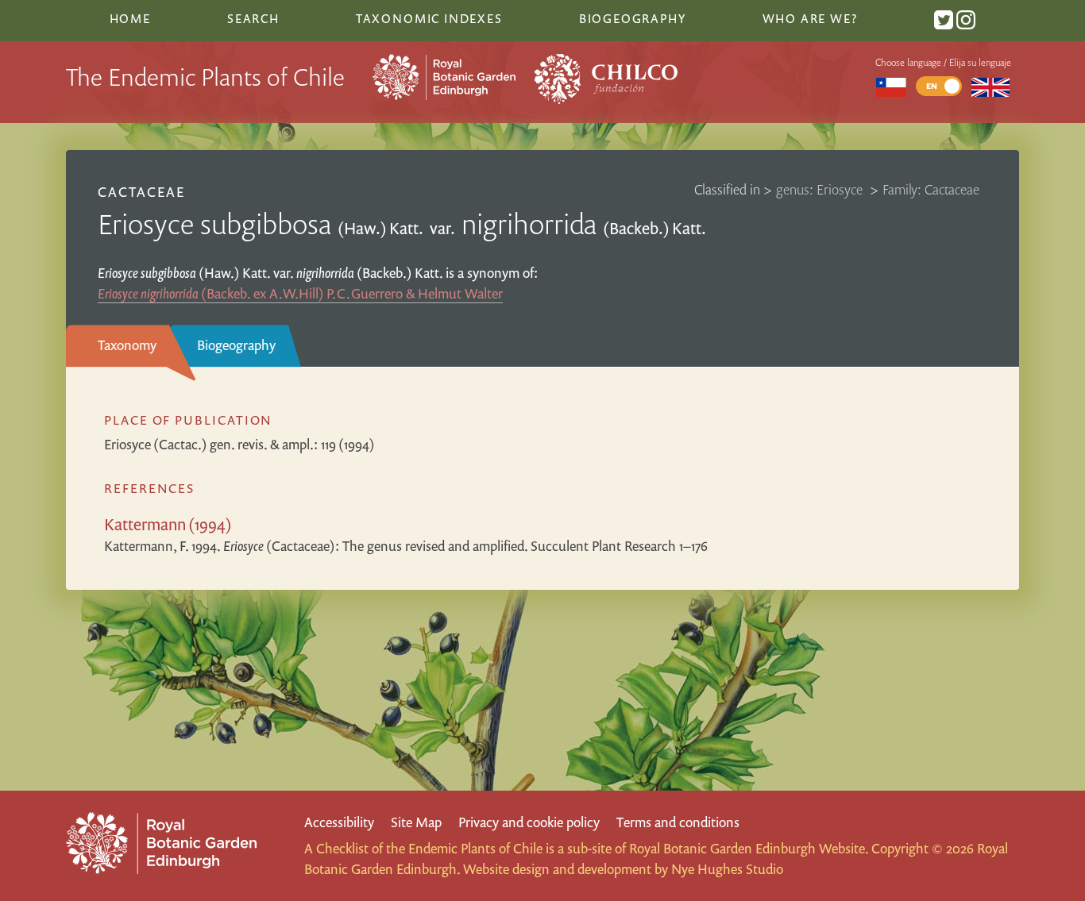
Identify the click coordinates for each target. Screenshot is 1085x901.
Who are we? (810, 18)
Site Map (416, 822)
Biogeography (236, 345)
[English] (990, 86)
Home (130, 18)
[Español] (890, 86)
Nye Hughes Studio (727, 869)
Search (253, 18)
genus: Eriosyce (821, 189)
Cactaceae (141, 192)
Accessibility (339, 822)
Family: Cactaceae (930, 189)
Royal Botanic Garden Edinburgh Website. (748, 848)
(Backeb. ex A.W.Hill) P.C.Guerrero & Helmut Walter (300, 293)
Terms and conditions (677, 822)
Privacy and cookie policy (529, 822)
